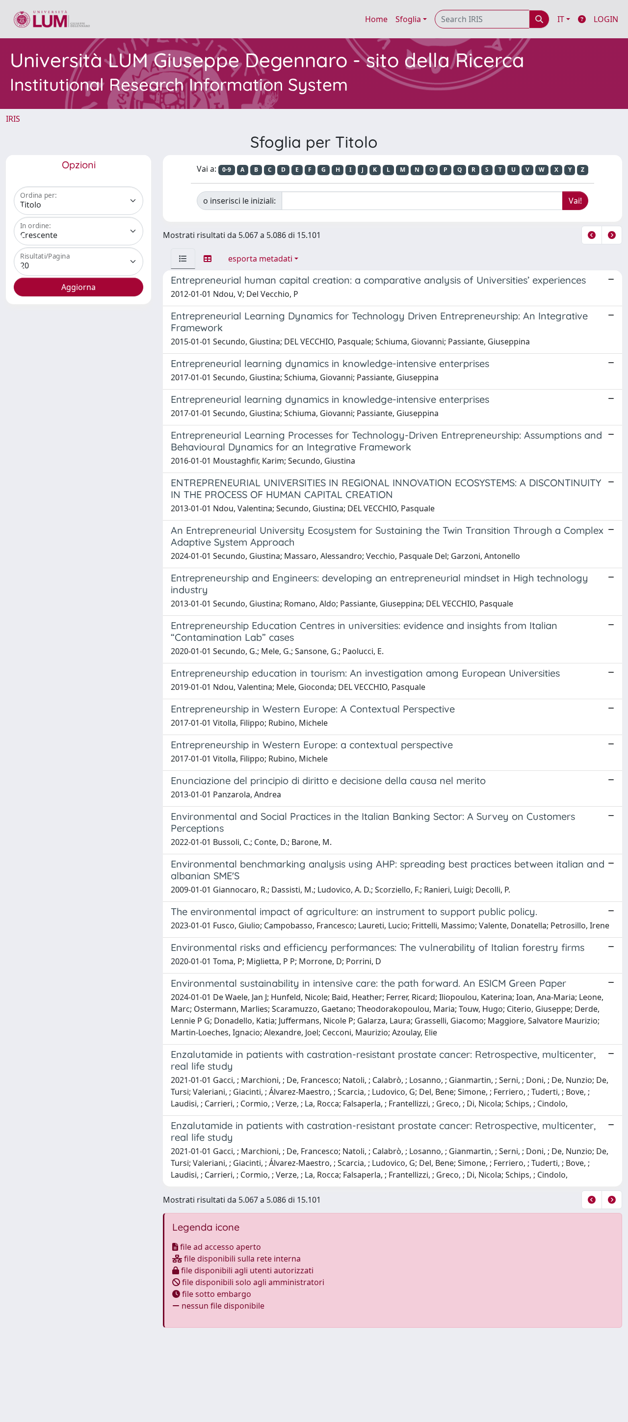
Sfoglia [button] (408, 19)
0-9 (226, 169)
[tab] (183, 258)
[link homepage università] (52, 19)
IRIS (13, 118)
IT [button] (560, 19)
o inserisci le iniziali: (239, 200)
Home (376, 19)
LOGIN (606, 19)
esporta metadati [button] (260, 258)
